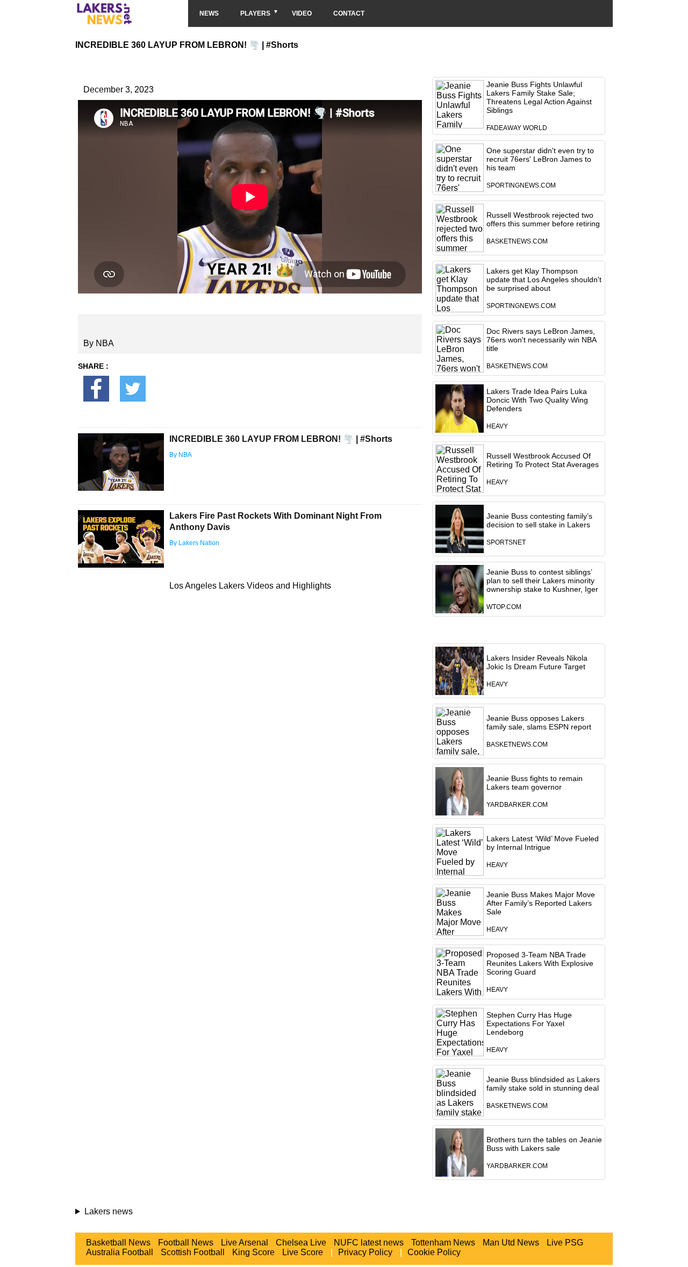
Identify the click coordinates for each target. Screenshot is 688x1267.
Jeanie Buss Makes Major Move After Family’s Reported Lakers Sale (540, 903)
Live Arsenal (244, 1242)
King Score (253, 1252)
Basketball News (118, 1242)
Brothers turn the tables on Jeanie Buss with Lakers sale (544, 1144)
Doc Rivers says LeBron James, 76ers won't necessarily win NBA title (541, 340)
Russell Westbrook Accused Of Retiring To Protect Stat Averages (542, 460)
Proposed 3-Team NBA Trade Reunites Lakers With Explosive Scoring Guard (539, 963)
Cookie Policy (434, 1252)
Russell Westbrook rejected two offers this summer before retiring (543, 219)
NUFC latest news (369, 1242)
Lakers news (108, 1211)
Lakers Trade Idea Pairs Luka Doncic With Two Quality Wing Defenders (537, 400)
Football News (185, 1242)
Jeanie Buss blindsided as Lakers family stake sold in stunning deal (543, 1083)
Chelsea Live (301, 1242)
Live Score (302, 1252)
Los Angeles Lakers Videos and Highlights (250, 585)
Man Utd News (511, 1242)
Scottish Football (193, 1252)
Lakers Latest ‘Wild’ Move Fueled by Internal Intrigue (542, 842)
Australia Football (119, 1252)
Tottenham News (443, 1242)
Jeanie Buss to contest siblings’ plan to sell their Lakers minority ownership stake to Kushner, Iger (542, 580)
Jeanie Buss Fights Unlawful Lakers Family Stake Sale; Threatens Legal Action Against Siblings (539, 97)
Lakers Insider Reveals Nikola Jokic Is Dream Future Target (536, 662)
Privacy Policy (365, 1252)
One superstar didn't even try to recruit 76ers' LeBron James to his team (540, 159)
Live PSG (565, 1242)
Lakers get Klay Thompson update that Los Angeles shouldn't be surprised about (543, 279)
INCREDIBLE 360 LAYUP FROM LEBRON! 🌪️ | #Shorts (280, 438)
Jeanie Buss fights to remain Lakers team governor (534, 782)
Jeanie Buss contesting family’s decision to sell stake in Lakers (539, 520)
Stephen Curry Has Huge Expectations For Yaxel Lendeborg (529, 1023)
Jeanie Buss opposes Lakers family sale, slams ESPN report (538, 722)
